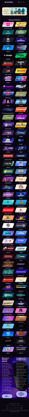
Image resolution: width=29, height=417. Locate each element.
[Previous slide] (4, 11)
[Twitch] (7, 408)
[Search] (21, 2)
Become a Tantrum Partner (18, 405)
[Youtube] (13, 408)
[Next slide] (25, 11)
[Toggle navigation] (19, 2)
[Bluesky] (21, 408)
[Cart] (23, 2)
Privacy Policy (23, 410)
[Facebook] (18, 408)
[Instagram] (16, 408)
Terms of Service (13, 411)
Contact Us (7, 405)
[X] (10, 408)
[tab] (12, 14)
